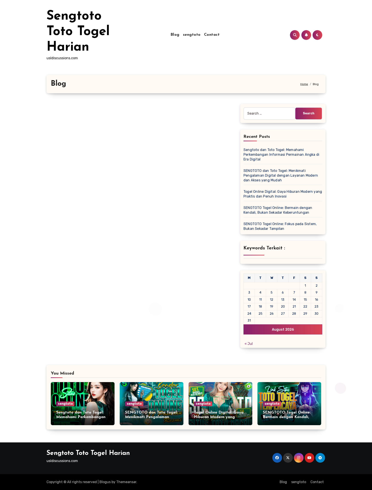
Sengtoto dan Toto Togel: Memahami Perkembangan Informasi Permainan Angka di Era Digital (281, 154)
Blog (175, 35)
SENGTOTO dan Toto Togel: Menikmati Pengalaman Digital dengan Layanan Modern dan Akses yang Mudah (280, 175)
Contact (212, 35)
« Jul (249, 344)
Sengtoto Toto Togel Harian (78, 32)
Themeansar (126, 482)
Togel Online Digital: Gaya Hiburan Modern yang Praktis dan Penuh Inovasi (218, 417)
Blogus (105, 482)
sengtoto (192, 35)
